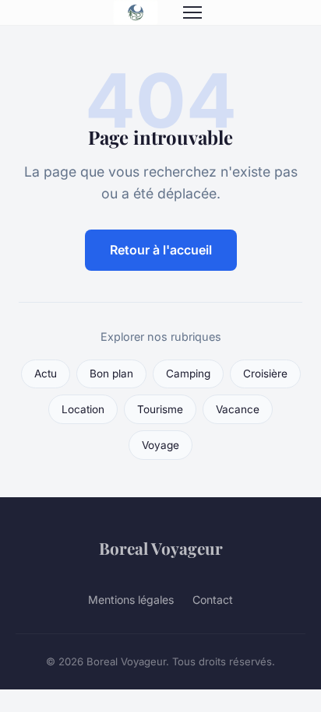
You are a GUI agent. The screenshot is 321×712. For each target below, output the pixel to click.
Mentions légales (131, 599)
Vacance (237, 409)
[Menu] (192, 12)
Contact (212, 599)
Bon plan (111, 373)
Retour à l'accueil (161, 250)
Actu (45, 373)
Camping (188, 373)
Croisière (265, 373)
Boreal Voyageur (161, 548)
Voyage (160, 445)
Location (83, 409)
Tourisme (160, 409)
